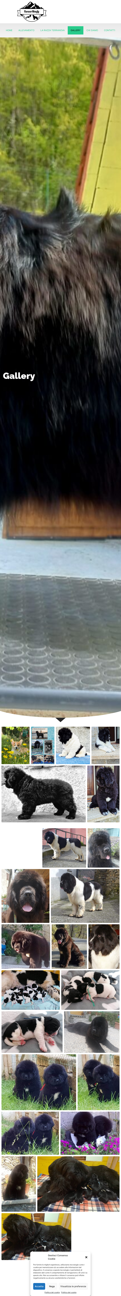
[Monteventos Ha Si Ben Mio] (64, 848)
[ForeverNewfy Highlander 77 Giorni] (73, 745)
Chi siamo (92, 30)
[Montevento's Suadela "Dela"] (69, 946)
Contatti (109, 30)
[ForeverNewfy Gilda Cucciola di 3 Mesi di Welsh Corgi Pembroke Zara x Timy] (15, 745)
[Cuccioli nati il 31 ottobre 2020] (90, 990)
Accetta (39, 1286)
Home (9, 30)
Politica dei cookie (52, 1292)
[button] (86, 1257)
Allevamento (26, 30)
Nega (52, 1286)
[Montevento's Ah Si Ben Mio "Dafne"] (85, 896)
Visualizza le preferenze (73, 1286)
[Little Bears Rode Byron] (25, 896)
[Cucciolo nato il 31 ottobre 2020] (32, 1032)
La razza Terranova (52, 30)
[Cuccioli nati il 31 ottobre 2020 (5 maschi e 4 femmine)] (30, 990)
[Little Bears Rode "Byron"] (104, 848)
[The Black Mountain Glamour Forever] (104, 946)
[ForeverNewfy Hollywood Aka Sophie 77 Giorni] (43, 794)
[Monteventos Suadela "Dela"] (25, 946)
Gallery (75, 30)
